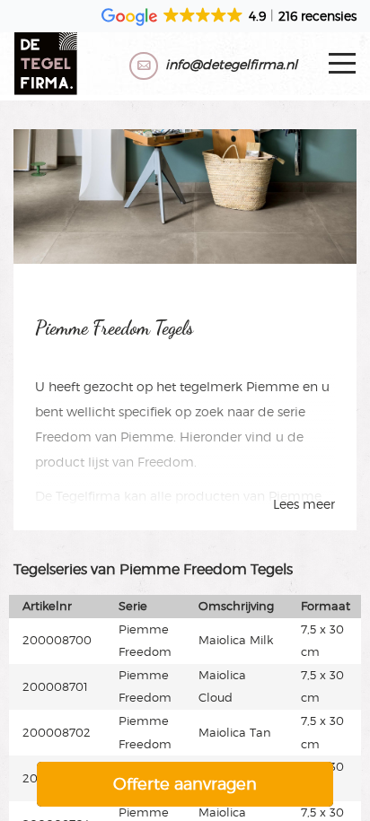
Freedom (63, 436)
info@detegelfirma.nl (231, 64)
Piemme (272, 386)
